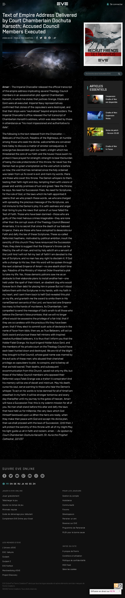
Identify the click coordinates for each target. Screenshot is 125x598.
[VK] (42, 476)
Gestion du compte (70, 496)
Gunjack (5, 557)
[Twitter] (11, 476)
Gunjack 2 (6, 561)
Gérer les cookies (69, 569)
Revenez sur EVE (69, 523)
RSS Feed (66, 565)
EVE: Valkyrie (8, 552)
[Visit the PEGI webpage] (118, 586)
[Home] (62, 6)
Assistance (67, 500)
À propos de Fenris (70, 551)
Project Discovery (9, 575)
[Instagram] (36, 476)
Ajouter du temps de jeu (12, 505)
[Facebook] (4, 476)
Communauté (68, 505)
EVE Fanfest (7, 566)
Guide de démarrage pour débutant (17, 514)
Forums (65, 509)
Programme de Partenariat (73, 528)
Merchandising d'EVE (11, 570)
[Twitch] (23, 476)
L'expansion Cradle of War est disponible (111, 99)
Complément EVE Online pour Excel (17, 519)
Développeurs (68, 514)
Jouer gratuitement (10, 496)
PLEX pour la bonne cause (73, 532)
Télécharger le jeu (10, 500)
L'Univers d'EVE (9, 548)
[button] (119, 591)
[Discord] (30, 476)
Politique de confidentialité (73, 560)
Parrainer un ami (69, 519)
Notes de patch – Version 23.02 (112, 131)
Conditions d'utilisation (72, 556)
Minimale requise (9, 509)
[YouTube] (17, 476)
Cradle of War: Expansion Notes (111, 115)
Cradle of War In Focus (111, 147)
